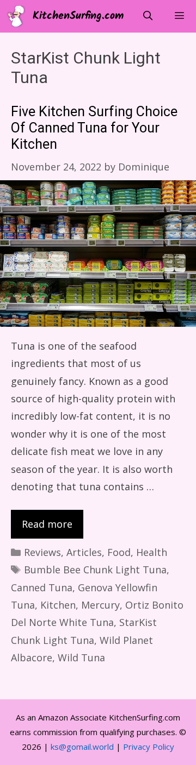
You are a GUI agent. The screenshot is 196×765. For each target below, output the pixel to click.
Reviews (42, 552)
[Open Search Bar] (147, 16)
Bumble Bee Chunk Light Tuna (95, 569)
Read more (47, 523)
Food (119, 552)
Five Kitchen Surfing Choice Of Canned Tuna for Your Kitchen (94, 128)
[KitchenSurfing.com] (19, 16)
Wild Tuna (81, 657)
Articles (84, 552)
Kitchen (58, 604)
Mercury (100, 604)
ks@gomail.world (82, 746)
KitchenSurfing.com (78, 16)
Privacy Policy (148, 746)
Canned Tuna (41, 587)
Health (151, 552)
